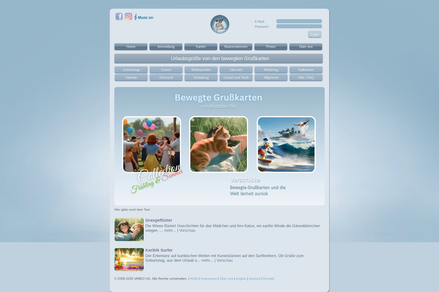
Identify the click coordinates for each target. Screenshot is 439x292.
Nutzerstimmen (235, 46)
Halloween (306, 70)
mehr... (170, 230)
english (241, 278)
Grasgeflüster (158, 220)
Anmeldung (166, 46)
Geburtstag (131, 70)
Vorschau (187, 230)
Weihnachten (201, 70)
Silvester (236, 70)
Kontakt (268, 278)
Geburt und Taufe (236, 77)
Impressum (209, 278)
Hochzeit (166, 77)
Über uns (306, 46)
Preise (271, 46)
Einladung (201, 77)
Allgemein (271, 77)
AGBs (194, 278)
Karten (201, 46)
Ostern (166, 70)
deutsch (254, 278)
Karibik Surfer (159, 250)
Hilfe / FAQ (306, 77)
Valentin (131, 77)
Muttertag (271, 70)
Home (131, 46)
